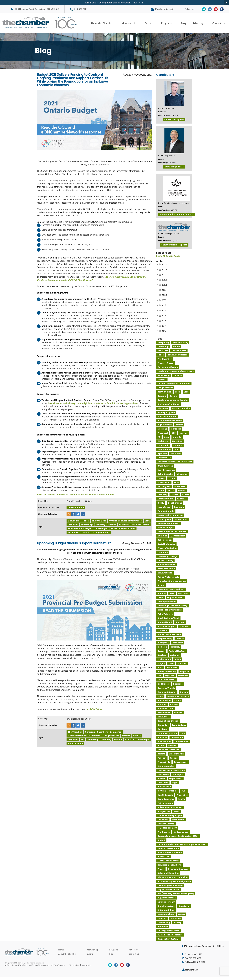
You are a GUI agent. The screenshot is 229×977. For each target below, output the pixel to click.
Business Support (167, 626)
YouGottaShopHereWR (169, 634)
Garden (184, 692)
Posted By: (43, 501)
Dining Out (163, 725)
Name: (160, 108)
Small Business (165, 466)
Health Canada (165, 795)
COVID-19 (124, 524)
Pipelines (162, 453)
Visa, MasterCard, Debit (170, 420)
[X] (204, 9)
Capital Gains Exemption (170, 515)
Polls (176, 482)
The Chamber (99, 520)
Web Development (167, 416)
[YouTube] (216, 9)
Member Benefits (181, 408)
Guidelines (171, 667)
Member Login (191, 970)
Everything (163, 342)
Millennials (182, 474)
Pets (172, 593)
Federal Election (177, 651)
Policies (161, 778)
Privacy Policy (74, 965)
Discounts (163, 408)
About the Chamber (102, 23)
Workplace (163, 642)
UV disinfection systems (170, 934)
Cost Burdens (175, 503)
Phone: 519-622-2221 (193, 954)
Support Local (165, 622)
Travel (86, 532)
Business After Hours (168, 404)
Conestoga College (167, 556)
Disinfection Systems (169, 939)
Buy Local (180, 622)
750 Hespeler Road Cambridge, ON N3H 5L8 (37, 9)
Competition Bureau (168, 721)
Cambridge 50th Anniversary (172, 605)
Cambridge (73, 520)
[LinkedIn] (210, 9)
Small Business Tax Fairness (172, 531)
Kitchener (163, 630)
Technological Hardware (170, 885)
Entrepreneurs (165, 803)
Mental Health (178, 535)
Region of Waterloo (177, 354)
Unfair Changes (166, 527)
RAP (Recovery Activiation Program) (176, 893)
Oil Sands (177, 445)
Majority (177, 437)
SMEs (184, 791)
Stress (161, 585)
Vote (166, 437)
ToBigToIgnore (165, 614)
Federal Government (168, 848)
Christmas (163, 441)
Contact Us (218, 23)
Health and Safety (167, 671)
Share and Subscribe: (47, 514)
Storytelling (164, 811)
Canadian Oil (164, 457)
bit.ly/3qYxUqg (94, 709)
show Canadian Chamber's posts (176, 214)
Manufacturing (180, 342)
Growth (112, 524)
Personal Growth (166, 568)
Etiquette (185, 671)
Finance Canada (166, 511)
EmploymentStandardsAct (171, 770)
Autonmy (175, 655)
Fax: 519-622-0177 (192, 958)
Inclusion (162, 647)
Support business (167, 897)
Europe (181, 490)
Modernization (75, 743)
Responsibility (165, 638)
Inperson (169, 675)
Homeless (177, 441)
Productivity (164, 762)
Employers (178, 774)
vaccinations (164, 741)
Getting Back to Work (168, 930)
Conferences (181, 741)
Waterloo (184, 626)
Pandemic (163, 926)
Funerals (162, 918)
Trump (172, 478)
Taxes (86, 520)
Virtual (161, 745)
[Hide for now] (226, 2)
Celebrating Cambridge (170, 610)
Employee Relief (175, 597)
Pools (160, 696)
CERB (171, 663)
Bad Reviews (164, 712)
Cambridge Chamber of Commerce (103, 732)
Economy (100, 524)
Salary (178, 659)
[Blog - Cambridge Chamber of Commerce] (40, 23)
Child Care (163, 819)
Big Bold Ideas (165, 424)
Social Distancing (166, 544)
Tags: (40, 526)
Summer (162, 704)
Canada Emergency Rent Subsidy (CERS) (178, 836)
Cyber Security (165, 474)
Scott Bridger (164, 392)
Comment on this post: (49, 507)
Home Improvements (178, 696)
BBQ (183, 733)
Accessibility (86, 965)
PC (82, 739)
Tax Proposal (164, 519)
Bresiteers (179, 486)
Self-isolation (165, 540)
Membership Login (164, 9)
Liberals (183, 433)
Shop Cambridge (166, 906)
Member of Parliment (168, 523)
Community (177, 737)
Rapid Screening (166, 799)
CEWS (160, 597)
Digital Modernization (169, 889)
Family (181, 914)
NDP (173, 433)
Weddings (175, 918)
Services (162, 655)
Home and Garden (167, 692)
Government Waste (168, 367)
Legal (174, 782)
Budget (161, 840)
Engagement (180, 762)
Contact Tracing (166, 823)
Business (178, 684)
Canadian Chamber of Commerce (175, 461)
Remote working (166, 766)
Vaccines (162, 737)
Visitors (172, 745)
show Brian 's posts (174, 119)
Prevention (182, 795)
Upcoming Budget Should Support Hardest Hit (74, 543)
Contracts (163, 782)
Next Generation (166, 470)
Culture (180, 638)
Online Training (165, 560)
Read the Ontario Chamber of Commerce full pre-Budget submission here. (76, 494)
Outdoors (163, 729)
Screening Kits (176, 753)
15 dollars (182, 498)
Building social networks (170, 807)
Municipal (176, 429)
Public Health (164, 786)
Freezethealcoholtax (168, 860)
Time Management (167, 828)
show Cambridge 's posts (174, 244)
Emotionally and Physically (171, 589)
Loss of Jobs (164, 507)
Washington (164, 482)
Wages (161, 663)
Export (185, 494)
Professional (164, 659)
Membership (129, 23)
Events (148, 23)
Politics (137, 735)
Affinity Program (166, 412)
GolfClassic (163, 684)
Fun (159, 675)
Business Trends (166, 688)
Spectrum (163, 350)
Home (61, 949)
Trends (173, 758)
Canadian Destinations (169, 865)
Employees (163, 774)
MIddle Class (181, 519)
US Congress (164, 486)
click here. (138, 2)
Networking (163, 375)
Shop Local (184, 906)
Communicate (165, 572)
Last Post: (162, 115)
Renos (177, 700)
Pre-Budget (102, 528)
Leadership (87, 524)
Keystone (176, 453)
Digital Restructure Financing (173, 877)
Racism (161, 651)
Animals (162, 593)
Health (181, 799)
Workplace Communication (172, 581)
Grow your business (178, 869)
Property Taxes (165, 363)
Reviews (178, 712)
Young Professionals (168, 577)
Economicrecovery (167, 733)
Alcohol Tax (74, 532)
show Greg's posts (174, 166)
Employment (175, 778)
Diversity (175, 647)
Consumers (164, 716)
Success (177, 375)
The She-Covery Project (80, 528)
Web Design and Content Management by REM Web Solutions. (42, 965)
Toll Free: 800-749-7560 (194, 962)
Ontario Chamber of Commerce (125, 520)
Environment (164, 449)
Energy (161, 478)
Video (176, 811)
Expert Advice (179, 725)
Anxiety (177, 922)
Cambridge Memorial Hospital (173, 400)
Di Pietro (162, 379)
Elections (162, 429)
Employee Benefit (167, 601)
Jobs (160, 667)
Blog (183, 23)
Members (183, 675)
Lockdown (183, 593)
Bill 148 (161, 503)
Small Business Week (168, 618)
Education (163, 552)
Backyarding (164, 700)
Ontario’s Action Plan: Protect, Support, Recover (182, 844)
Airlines (174, 704)
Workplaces (178, 819)
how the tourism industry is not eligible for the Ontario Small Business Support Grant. (93, 403)
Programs (166, 23)
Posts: (160, 112)
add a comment (76, 507)
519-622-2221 (81, 9)
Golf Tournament (166, 679)
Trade (161, 490)
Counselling (164, 922)
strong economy (101, 532)
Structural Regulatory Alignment (174, 881)
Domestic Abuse (166, 914)
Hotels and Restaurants (123, 528)
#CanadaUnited (166, 910)
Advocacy (198, 23)
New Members (179, 350)
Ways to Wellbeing (167, 548)
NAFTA (171, 490)
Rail (176, 449)
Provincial (73, 524)
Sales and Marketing (168, 873)
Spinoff (161, 753)
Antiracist (178, 642)
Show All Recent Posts (168, 256)
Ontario (126, 735)
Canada (162, 396)
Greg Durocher (111, 735)
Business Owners (140, 524)
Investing (179, 507)
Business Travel (166, 708)
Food (177, 392)
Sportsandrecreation (169, 749)
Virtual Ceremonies (168, 791)
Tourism (162, 758)
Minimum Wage (165, 498)
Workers (181, 663)
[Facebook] (222, 9)
